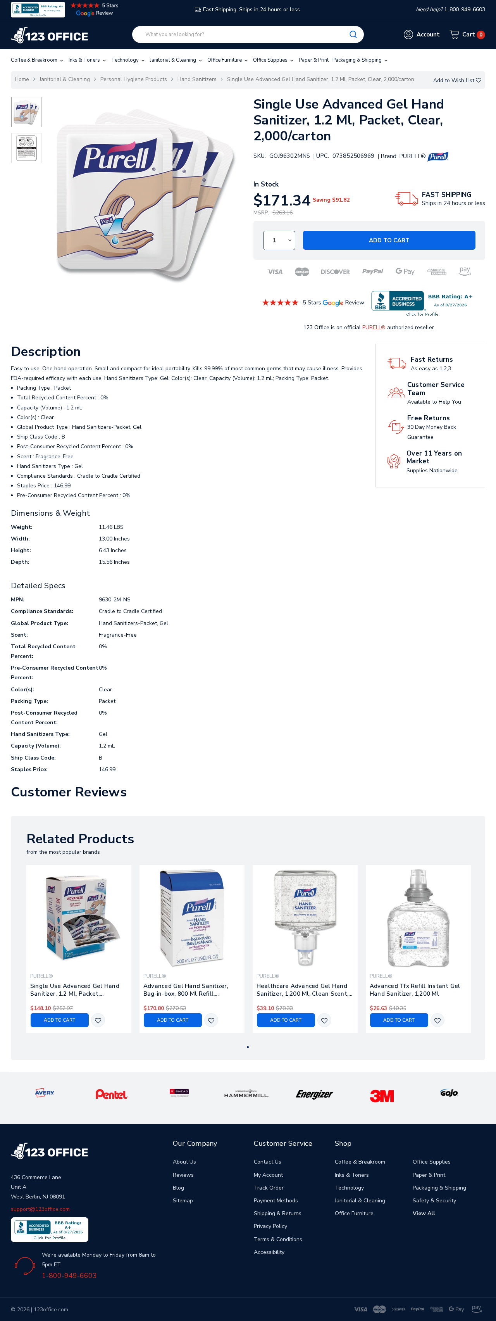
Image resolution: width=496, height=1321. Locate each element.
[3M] (382, 1095)
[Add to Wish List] (98, 1021)
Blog (178, 1187)
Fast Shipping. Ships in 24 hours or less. (252, 9)
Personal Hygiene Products (133, 79)
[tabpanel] (78, 949)
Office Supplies (271, 60)
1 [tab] (248, 1047)
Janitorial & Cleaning (173, 60)
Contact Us (267, 1162)
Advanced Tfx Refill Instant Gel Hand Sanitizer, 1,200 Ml (415, 990)
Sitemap (183, 1200)
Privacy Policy (270, 1226)
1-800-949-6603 (69, 1275)
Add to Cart (389, 240)
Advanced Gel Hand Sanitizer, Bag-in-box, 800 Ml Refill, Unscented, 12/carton (185, 990)
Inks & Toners (85, 60)
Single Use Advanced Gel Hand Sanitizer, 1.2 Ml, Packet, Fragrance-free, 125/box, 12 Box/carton (74, 990)
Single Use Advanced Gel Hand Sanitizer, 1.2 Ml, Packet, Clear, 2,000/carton (320, 79)
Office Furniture (225, 60)
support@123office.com (40, 1209)
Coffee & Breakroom (35, 60)
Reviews (183, 1175)
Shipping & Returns (277, 1213)
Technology (125, 60)
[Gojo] (449, 1092)
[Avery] (44, 1092)
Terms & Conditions (278, 1239)
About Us (184, 1162)
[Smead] (179, 1092)
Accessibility (269, 1252)
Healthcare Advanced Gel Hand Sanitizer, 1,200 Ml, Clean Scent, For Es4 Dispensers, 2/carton (302, 990)
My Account (268, 1175)
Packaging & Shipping (357, 60)
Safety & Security (434, 1200)
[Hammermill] (247, 1093)
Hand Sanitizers (197, 79)
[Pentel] (112, 1094)
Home (22, 79)
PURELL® (374, 327)
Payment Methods (276, 1200)
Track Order (269, 1187)
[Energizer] (314, 1094)
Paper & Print (314, 60)
